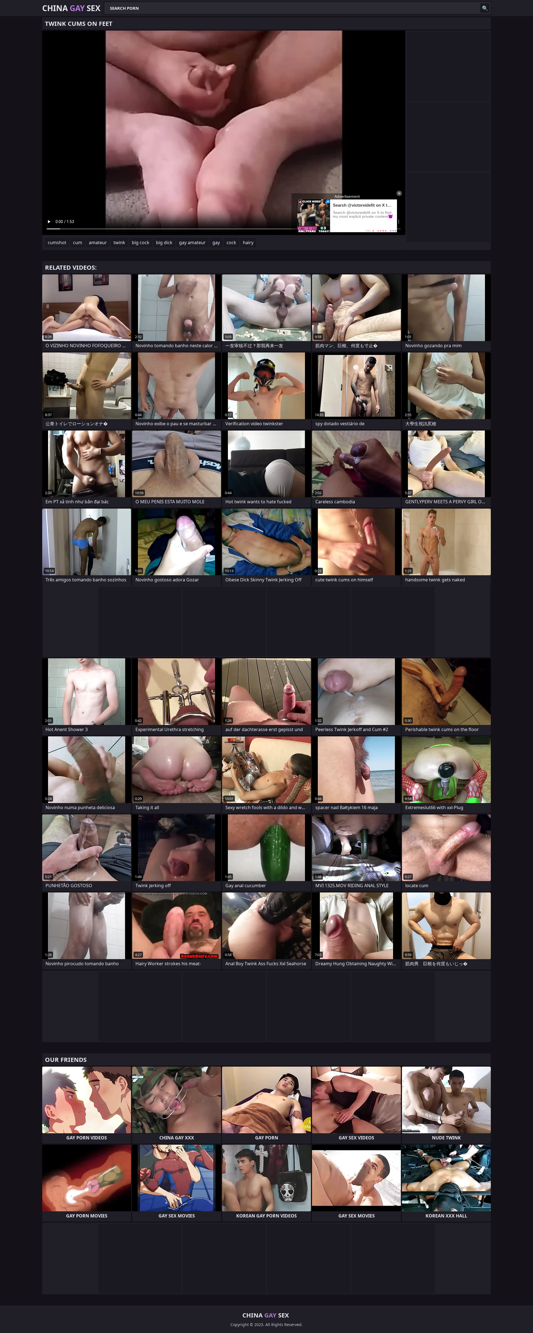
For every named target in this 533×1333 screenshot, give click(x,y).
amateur (98, 242)
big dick (164, 242)
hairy (248, 242)
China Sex (71, 8)
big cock (140, 242)
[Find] (485, 8)
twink (119, 242)
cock (231, 242)
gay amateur (192, 242)
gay (216, 242)
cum (77, 242)
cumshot (57, 242)
